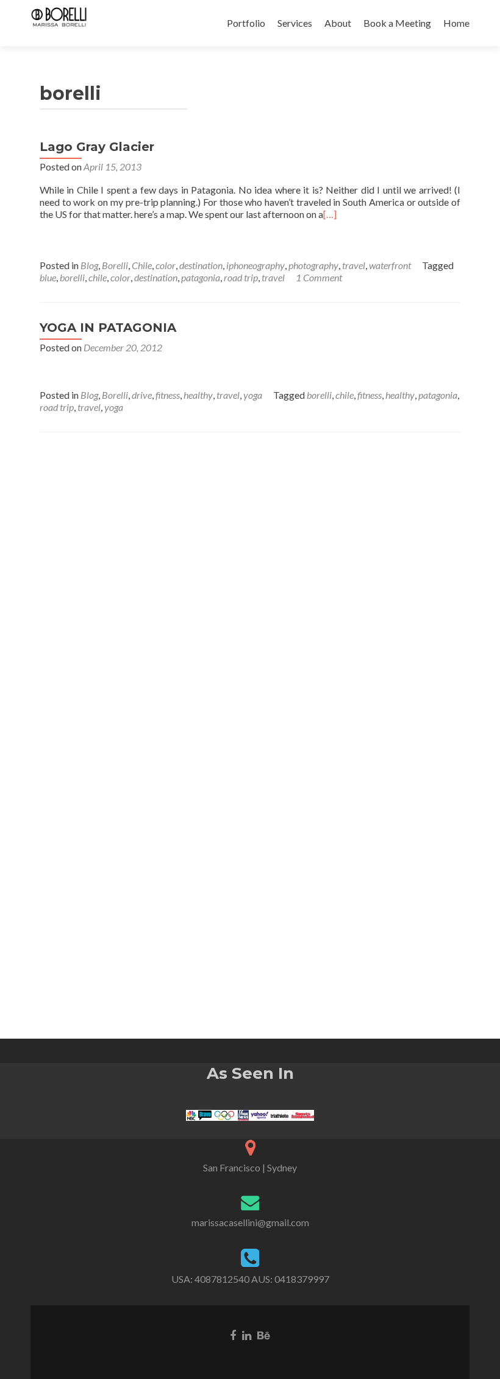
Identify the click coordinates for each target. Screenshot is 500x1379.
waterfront (390, 265)
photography (313, 265)
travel (353, 265)
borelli (72, 277)
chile (97, 277)
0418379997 (301, 1279)
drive (142, 395)
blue (48, 277)
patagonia (200, 277)
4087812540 (222, 1279)
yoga (252, 395)
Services (294, 23)
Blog (89, 265)
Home (456, 23)
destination (201, 265)
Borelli (115, 265)
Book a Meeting (397, 23)
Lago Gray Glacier (97, 146)
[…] (330, 214)
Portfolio (246, 23)
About (337, 23)
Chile (142, 265)
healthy (198, 395)
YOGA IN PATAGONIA (108, 327)
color (165, 265)
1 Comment (319, 277)
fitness (167, 395)
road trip (241, 277)
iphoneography (255, 265)
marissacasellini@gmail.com (250, 1222)
